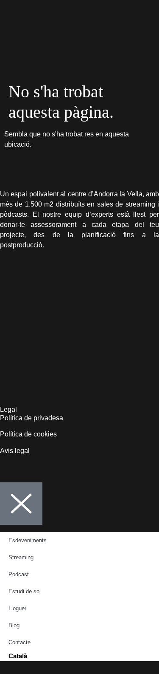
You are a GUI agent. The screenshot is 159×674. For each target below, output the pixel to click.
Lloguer (17, 608)
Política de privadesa (32, 418)
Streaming (20, 557)
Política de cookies (29, 434)
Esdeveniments (27, 540)
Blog (14, 625)
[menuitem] (79, 656)
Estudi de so (23, 591)
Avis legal (15, 450)
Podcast (18, 574)
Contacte (19, 642)
